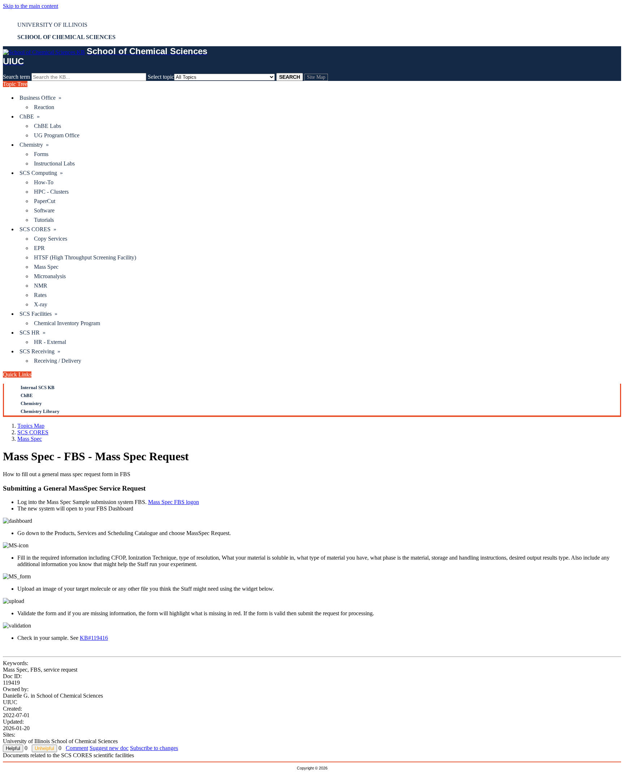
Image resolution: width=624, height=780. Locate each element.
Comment (77, 748)
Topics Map (30, 426)
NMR (40, 286)
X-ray (40, 304)
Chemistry (31, 403)
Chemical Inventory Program (67, 323)
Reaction (44, 107)
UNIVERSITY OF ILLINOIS (52, 25)
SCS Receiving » (40, 351)
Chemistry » (34, 145)
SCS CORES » (38, 229)
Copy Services (50, 239)
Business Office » (40, 98)
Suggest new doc (109, 748)
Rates (40, 295)
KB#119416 (94, 638)
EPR (39, 248)
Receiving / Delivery (57, 361)
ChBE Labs (47, 126)
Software (44, 210)
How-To (43, 182)
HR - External (50, 342)
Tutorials (44, 220)
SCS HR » (33, 332)
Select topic (161, 77)
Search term (16, 77)
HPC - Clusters (51, 192)
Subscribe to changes (154, 748)
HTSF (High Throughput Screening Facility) (85, 257)
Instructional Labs (54, 163)
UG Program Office (56, 135)
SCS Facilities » (38, 314)
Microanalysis (50, 276)
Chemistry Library (40, 411)
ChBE (27, 395)
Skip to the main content (30, 6)
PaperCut (44, 201)
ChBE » (30, 116)
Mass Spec (46, 267)
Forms (41, 154)
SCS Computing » (41, 173)
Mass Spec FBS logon (173, 502)
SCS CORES (32, 432)
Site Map (316, 77)
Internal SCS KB (38, 387)
